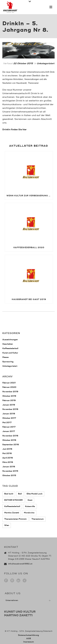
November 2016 (10, 436)
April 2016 (7, 458)
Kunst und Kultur (10, 353)
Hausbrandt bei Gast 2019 (29, 299)
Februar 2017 (9, 427)
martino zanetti (11, 513)
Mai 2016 (7, 453)
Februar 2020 (9, 387)
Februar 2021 (9, 383)
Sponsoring (7, 362)
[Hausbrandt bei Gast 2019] (29, 275)
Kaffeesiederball (10, 348)
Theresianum (38, 519)
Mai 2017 (7, 422)
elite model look (34, 494)
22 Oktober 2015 (23, 63)
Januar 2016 (8, 467)
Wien (6, 525)
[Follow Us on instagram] (12, 581)
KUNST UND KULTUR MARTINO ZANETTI (20, 613)
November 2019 (10, 391)
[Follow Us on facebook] (6, 581)
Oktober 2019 (9, 396)
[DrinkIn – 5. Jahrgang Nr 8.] (28, 50)
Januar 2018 (8, 414)
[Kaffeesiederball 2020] (29, 223)
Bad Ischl (8, 494)
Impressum (28, 642)
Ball (20, 494)
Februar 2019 (9, 400)
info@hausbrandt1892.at (20, 564)
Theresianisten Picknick (15, 519)
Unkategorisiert (45, 63)
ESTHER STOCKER (13, 500)
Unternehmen (12, 600)
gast (30, 500)
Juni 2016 (7, 449)
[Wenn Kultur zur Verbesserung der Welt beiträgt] (29, 171)
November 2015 (10, 471)
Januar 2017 (8, 431)
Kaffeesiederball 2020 (28, 247)
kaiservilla (30, 506)
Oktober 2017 (9, 418)
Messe (5, 357)
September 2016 (10, 444)
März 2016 (7, 462)
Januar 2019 (8, 405)
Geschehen (7, 344)
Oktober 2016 (9, 440)
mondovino (29, 513)
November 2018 (10, 409)
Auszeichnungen (10, 339)
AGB (28, 638)
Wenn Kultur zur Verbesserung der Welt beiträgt (29, 196)
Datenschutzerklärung (28, 635)
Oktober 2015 (9, 475)
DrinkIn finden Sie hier (14, 129)
